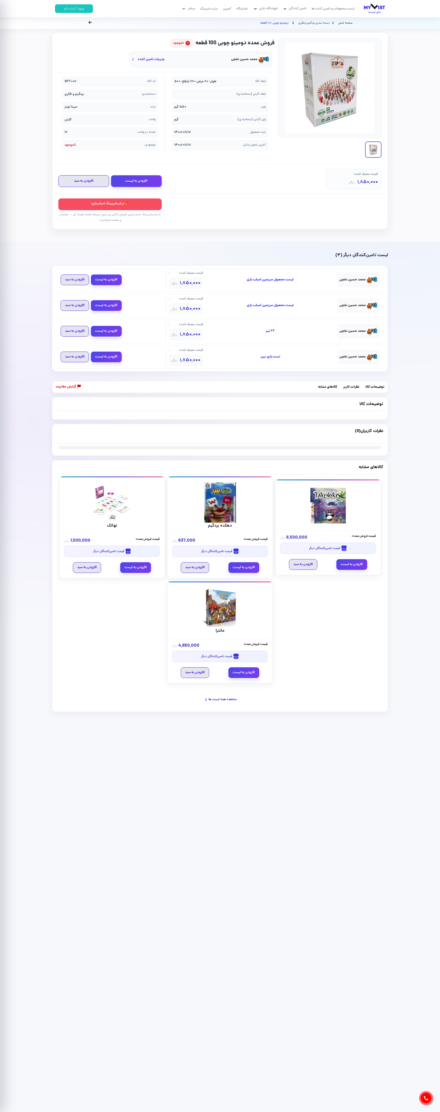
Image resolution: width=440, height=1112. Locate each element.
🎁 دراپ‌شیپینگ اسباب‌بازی (110, 203)
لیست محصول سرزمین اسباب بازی (270, 279)
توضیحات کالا (374, 387)
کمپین (227, 8)
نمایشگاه (242, 8)
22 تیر (270, 331)
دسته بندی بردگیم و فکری (313, 23)
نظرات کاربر (351, 387)
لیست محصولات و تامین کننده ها (333, 8)
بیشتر (191, 8)
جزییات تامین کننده (151, 59)
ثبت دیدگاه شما (67, 434)
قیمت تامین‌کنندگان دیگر (325, 548)
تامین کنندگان (298, 8)
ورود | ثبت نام (74, 8)
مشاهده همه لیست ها (223, 699)
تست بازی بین (270, 356)
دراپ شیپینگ (209, 8)
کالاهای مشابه (327, 387)
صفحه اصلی (345, 23)
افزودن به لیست (136, 181)
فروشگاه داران (268, 8)
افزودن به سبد (83, 181)
